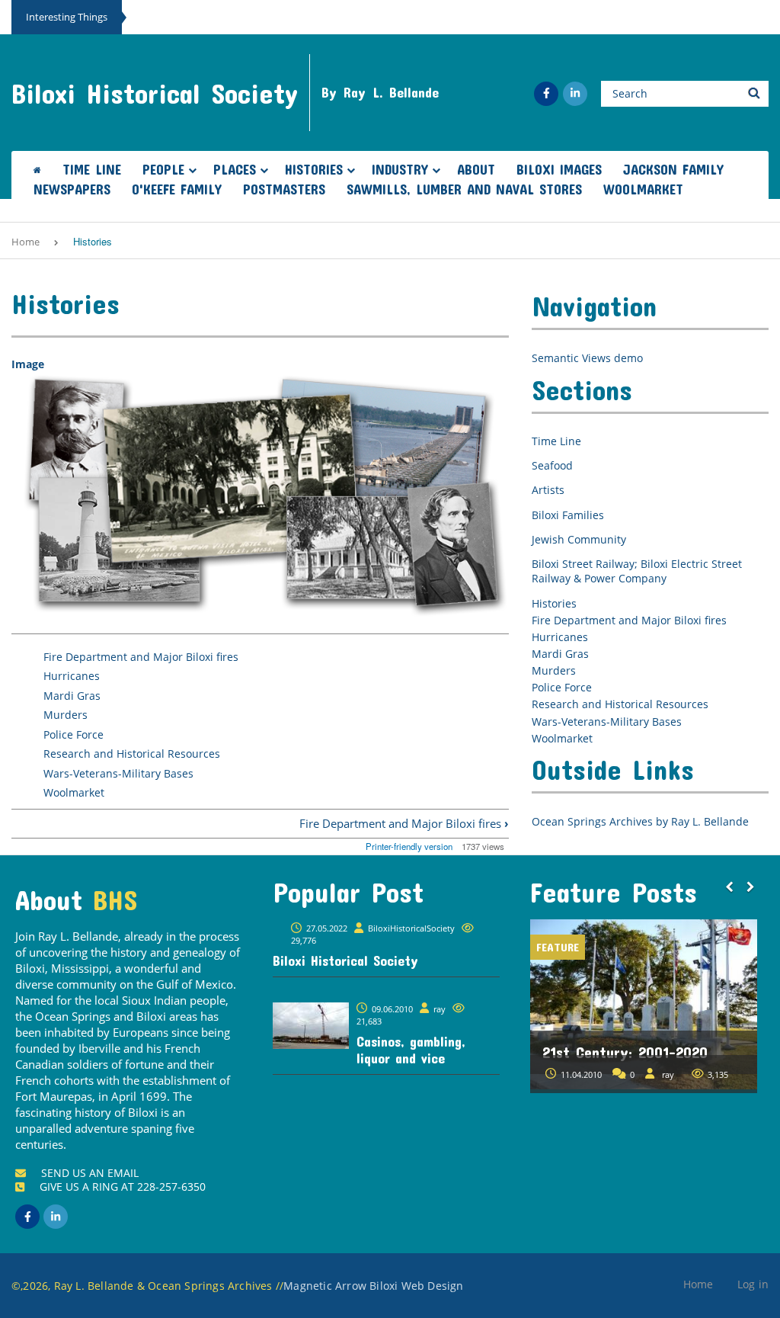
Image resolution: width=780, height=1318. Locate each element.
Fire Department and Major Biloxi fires (140, 656)
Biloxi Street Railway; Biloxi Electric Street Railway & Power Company (637, 571)
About (476, 169)
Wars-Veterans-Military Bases (118, 773)
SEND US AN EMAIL (90, 1173)
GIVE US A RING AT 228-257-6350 (123, 1186)
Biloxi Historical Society (154, 93)
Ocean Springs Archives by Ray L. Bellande (640, 821)
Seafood (552, 465)
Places (234, 169)
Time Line (91, 169)
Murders (65, 714)
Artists (548, 490)
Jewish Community (579, 539)
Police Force (73, 734)
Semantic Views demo (587, 358)
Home (25, 242)
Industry (400, 169)
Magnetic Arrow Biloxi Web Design (373, 1285)
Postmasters (284, 189)
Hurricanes (71, 676)
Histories (314, 169)
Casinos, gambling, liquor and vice (410, 1049)
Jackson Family (673, 169)
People (163, 169)
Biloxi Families (568, 515)
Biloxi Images (559, 169)
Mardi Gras (72, 695)
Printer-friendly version (409, 846)
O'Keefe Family (177, 189)
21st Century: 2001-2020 (566, 1052)
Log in (753, 1284)
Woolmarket (643, 189)
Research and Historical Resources (131, 753)
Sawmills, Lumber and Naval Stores (464, 189)
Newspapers (72, 189)
